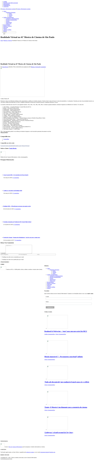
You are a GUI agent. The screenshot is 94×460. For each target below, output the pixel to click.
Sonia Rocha (5, 66)
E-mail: (47, 296)
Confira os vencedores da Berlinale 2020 (12, 190)
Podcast (48, 288)
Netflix (54, 271)
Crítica (48, 268)
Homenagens (53, 279)
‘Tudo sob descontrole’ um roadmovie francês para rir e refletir (66, 382)
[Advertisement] (47, 51)
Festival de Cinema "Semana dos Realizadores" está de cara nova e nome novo (21, 237)
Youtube (54, 272)
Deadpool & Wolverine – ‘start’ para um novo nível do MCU (65, 331)
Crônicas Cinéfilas (51, 287)
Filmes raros (52, 280)
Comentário (3, 253)
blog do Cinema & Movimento (15, 446)
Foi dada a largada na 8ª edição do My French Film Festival (17, 221)
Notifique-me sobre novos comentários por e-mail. (13, 257)
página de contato (30, 452)
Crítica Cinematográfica (60, 334)
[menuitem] (48, 1)
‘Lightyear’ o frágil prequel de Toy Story (58, 432)
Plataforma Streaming (54, 269)
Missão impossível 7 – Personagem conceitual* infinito (63, 357)
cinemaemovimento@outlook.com (47, 452)
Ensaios (51, 278)
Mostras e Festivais (35, 66)
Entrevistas (49, 284)
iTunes (54, 273)
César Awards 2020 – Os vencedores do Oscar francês (15, 175)
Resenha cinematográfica (55, 277)
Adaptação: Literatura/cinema (56, 275)
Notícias (49, 285)
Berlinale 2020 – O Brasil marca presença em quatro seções (17, 206)
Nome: (47, 301)
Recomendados (50, 282)
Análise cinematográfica (52, 274)
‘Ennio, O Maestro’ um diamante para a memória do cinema (65, 407)
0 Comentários (43, 66)
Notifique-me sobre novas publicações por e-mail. (13, 259)
